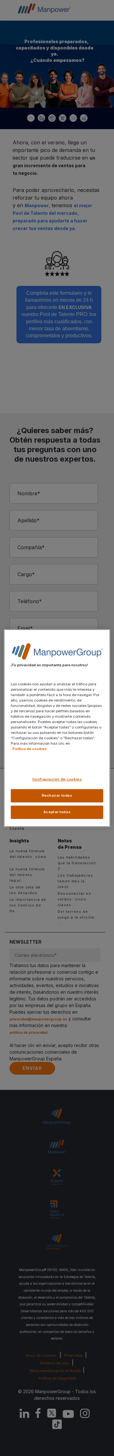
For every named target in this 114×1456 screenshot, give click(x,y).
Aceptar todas (57, 812)
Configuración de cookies (57, 779)
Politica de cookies (29, 749)
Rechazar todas (57, 795)
